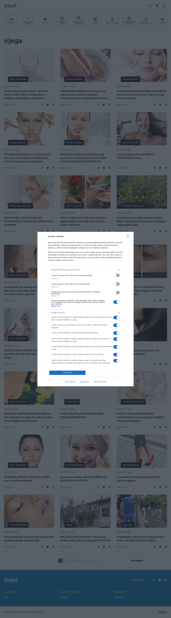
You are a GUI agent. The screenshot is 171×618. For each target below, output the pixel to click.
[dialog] (85, 309)
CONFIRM (67, 373)
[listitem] (85, 269)
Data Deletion (70, 382)
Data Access (84, 382)
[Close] (128, 236)
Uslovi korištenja (99, 382)
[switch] (116, 275)
